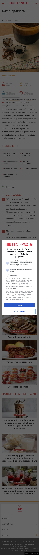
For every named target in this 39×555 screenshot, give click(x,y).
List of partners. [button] (13, 288)
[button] (19, 275)
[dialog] (19, 277)
